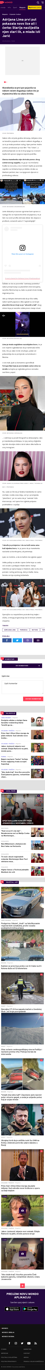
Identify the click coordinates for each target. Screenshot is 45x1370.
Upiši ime (5, 676)
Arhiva (26, 1357)
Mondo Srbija (8, 1332)
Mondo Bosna (8, 1337)
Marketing (27, 1349)
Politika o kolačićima (9, 1357)
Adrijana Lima (10, 630)
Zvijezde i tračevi (15, 14)
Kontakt (27, 1353)
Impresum (4, 1353)
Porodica (23, 630)
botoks (35, 630)
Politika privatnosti (8, 1361)
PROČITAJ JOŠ (12, 882)
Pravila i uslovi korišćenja (34, 1361)
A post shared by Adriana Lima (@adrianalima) (22, 278)
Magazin (5, 14)
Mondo (5, 1328)
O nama (3, 1349)
